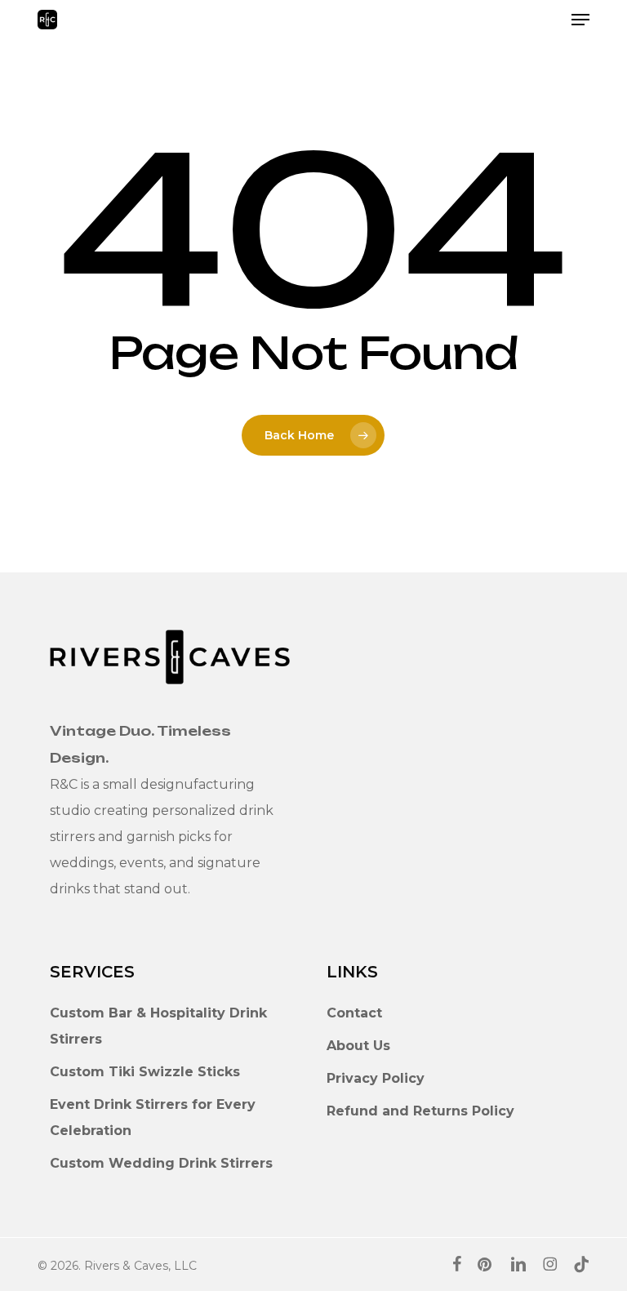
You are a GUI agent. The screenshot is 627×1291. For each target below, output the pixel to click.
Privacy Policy (376, 1078)
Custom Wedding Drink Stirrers (161, 1163)
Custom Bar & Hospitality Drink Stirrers (158, 1026)
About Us (358, 1045)
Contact (354, 1013)
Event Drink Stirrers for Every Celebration (153, 1117)
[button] (580, 19)
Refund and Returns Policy (420, 1111)
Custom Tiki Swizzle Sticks (145, 1072)
